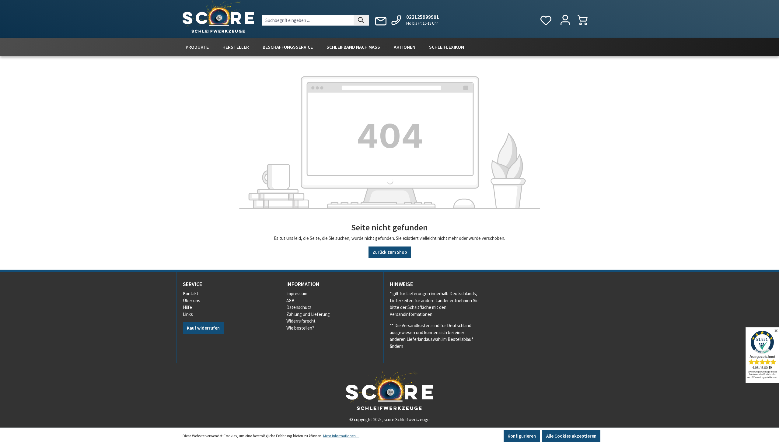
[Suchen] (361, 20)
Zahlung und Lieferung (308, 314)
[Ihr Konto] (565, 20)
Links (188, 314)
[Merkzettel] (546, 20)
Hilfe (187, 307)
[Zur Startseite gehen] (218, 18)
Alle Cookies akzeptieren (571, 436)
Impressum (296, 293)
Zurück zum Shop (389, 252)
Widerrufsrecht (301, 321)
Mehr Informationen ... (341, 436)
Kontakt (190, 293)
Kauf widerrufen (203, 328)
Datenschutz (298, 307)
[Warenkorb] (585, 20)
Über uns (191, 300)
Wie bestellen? (300, 328)
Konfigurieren (522, 436)
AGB (290, 300)
